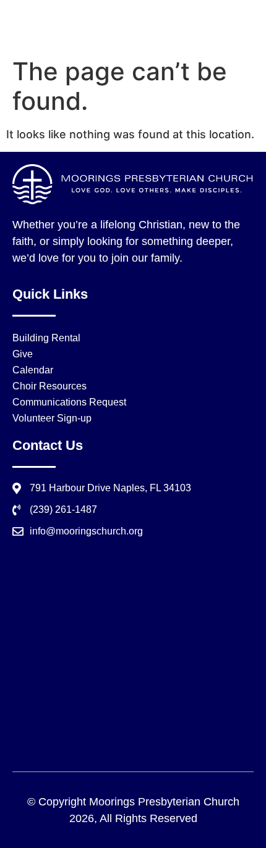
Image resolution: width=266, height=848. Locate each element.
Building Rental (46, 338)
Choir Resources (49, 386)
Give (22, 354)
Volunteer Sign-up (52, 418)
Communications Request (69, 402)
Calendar (32, 370)
